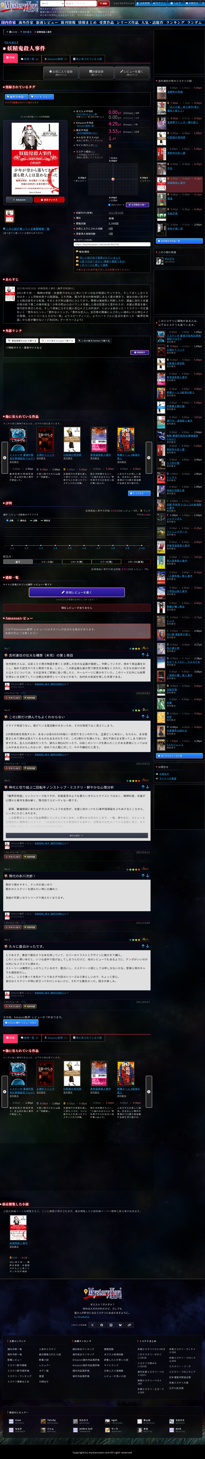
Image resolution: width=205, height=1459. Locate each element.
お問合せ (44, 1381)
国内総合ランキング (83, 1349)
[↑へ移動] (143, 655)
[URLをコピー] (129, 1325)
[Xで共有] (92, 1325)
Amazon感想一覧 (85, 125)
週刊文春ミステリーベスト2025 (151, 1373)
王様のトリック (46, 454)
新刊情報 (68, 22)
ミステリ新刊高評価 (18, 1370)
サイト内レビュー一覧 (87, 114)
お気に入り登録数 (113, 1370)
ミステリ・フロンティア (182, 1371)
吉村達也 (11, 42)
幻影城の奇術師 (72, 454)
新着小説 (44, 1359)
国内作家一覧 (15, 1349)
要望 (41, 1376)
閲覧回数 (109, 1349)
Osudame (84, 1317)
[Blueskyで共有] (120, 1325)
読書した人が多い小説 (116, 1359)
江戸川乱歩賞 (176, 1387)
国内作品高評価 (81, 1370)
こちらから (61, 14)
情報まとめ (87, 22)
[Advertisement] (76, 386)
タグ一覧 (44, 1370)
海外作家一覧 (15, 1354)
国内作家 (8, 22)
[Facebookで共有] (102, 1325)
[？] (23, 693)
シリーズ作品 (128, 22)
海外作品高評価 (81, 1376)
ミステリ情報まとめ (18, 1381)
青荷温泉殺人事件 (100, 454)
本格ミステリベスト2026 (151, 1349)
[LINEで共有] (111, 1325)
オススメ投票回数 (113, 1354)
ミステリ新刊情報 (17, 1365)
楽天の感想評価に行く (87, 133)
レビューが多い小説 (115, 1376)
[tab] (9, 216)
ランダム (194, 22)
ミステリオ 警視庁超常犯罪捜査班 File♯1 (22, 456)
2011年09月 (116, 213)
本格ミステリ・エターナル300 (151, 1390)
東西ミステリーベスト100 (150, 1382)
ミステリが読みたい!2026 (147, 1365)
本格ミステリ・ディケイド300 (182, 1350)
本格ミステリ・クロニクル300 (182, 1359)
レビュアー (45, 1365)
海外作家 (26, 22)
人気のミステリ (47, 1349)
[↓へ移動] (147, 655)
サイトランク (111, 1365)
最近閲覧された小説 (50, 1354)
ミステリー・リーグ (180, 1366)
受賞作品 (106, 22)
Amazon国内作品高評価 (86, 1359)
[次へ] (149, 458)
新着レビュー (47, 22)
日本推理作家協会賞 (180, 1377)
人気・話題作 (152, 22)
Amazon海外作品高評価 (86, 1365)
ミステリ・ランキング (20, 1376)
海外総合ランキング (83, 1354)
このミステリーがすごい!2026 (150, 1356)
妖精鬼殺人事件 (19, 1243)
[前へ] (5, 458)
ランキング (175, 22)
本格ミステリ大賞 (179, 1382)
